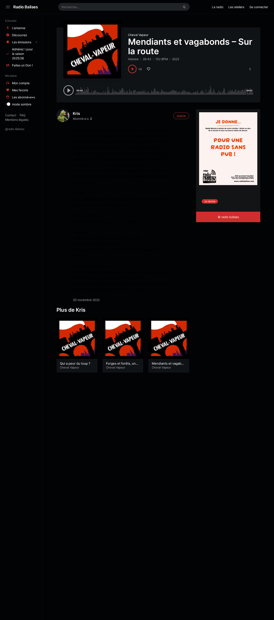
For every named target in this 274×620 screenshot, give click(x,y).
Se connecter (258, 7)
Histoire (133, 59)
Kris (76, 113)
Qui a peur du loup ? (75, 363)
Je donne (209, 201)
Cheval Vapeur (138, 35)
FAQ (22, 115)
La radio (217, 7)
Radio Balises (25, 6)
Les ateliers (236, 7)
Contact (10, 115)
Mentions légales (16, 119)
